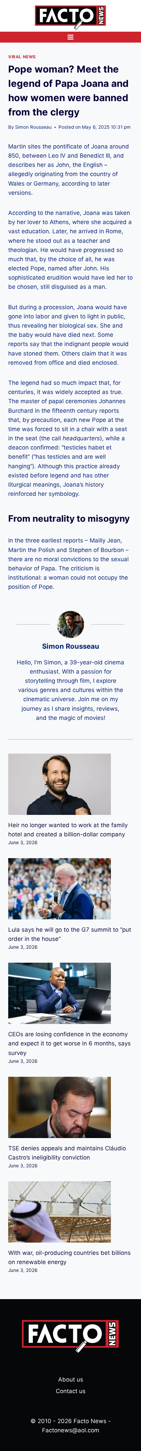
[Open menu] (70, 37)
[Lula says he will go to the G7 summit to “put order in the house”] (70, 888)
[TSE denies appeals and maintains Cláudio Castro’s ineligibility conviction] (70, 1107)
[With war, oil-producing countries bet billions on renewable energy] (70, 1212)
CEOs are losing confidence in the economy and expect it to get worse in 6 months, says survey (69, 1043)
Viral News (22, 56)
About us (70, 1379)
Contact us (71, 1391)
